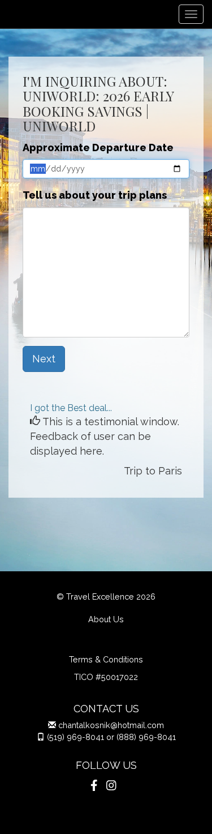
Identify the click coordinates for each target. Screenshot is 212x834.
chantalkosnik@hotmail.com (111, 725)
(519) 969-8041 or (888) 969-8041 (111, 737)
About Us (106, 619)
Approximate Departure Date (98, 147)
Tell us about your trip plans (95, 195)
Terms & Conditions (106, 659)
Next (43, 359)
